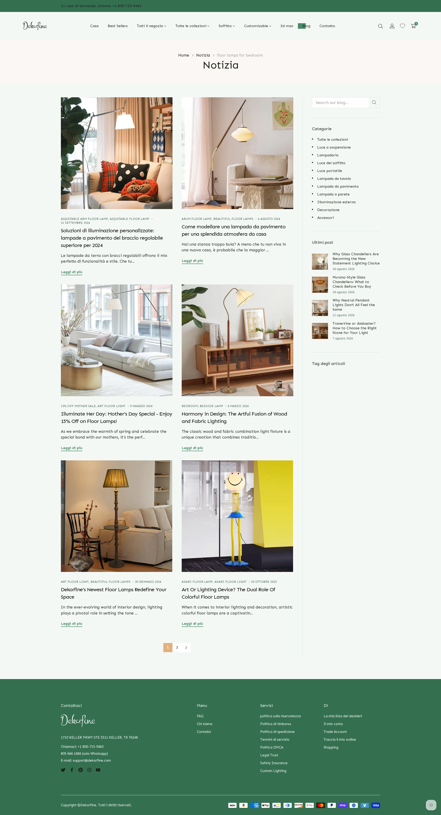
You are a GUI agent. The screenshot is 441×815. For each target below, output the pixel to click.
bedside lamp (211, 406)
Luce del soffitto (331, 163)
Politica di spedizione (277, 732)
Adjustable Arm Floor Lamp (84, 219)
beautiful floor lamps (233, 219)
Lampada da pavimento (338, 186)
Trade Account (335, 732)
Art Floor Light (111, 406)
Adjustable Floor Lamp (129, 219)
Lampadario (328, 155)
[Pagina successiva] (186, 647)
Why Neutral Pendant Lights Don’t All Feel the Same (354, 305)
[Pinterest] (80, 770)
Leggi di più (71, 272)
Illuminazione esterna (336, 202)
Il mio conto (333, 724)
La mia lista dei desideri (343, 716)
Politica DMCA (271, 747)
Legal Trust (269, 755)
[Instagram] (89, 770)
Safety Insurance (274, 763)
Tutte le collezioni (332, 139)
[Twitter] (63, 770)
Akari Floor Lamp (197, 581)
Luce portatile (329, 171)
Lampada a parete (333, 194)
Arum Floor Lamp (197, 219)
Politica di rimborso (275, 724)
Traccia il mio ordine (340, 740)
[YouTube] (98, 770)
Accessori (325, 217)
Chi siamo (204, 724)
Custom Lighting (273, 771)
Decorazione (328, 210)
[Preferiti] (402, 26)
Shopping (331, 747)
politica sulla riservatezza (280, 716)
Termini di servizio (274, 740)
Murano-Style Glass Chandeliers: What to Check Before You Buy (352, 282)
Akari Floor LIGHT (230, 581)
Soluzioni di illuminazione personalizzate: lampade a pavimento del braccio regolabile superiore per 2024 (112, 237)
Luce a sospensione (334, 147)
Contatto (204, 732)
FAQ (200, 716)
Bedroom (190, 406)
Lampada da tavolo (334, 178)
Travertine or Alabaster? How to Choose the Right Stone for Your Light (355, 328)
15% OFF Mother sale (78, 406)
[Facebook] (72, 770)
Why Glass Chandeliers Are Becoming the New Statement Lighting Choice (356, 258)
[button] (380, 26)
